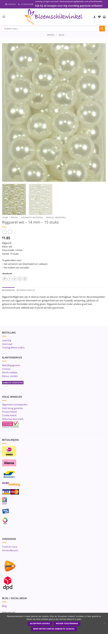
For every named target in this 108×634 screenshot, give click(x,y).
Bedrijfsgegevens (11, 365)
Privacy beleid (9, 411)
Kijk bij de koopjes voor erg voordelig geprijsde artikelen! (68, 5)
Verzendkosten (10, 550)
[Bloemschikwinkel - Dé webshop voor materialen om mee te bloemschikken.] (54, 16)
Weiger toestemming (67, 623)
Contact (6, 368)
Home (5, 217)
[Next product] (4, 231)
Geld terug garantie (12, 408)
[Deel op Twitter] (15, 278)
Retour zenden (10, 376)
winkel (50, 35)
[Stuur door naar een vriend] (20, 278)
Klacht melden (9, 372)
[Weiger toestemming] (104, 624)
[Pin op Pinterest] (25, 278)
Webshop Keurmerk (12, 419)
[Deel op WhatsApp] (4, 278)
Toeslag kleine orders (13, 347)
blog (61, 35)
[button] (3, 16)
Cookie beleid (9, 415)
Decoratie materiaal (32, 217)
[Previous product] (10, 231)
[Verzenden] (102, 28)
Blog (4, 606)
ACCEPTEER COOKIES (40, 623)
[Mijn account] (94, 17)
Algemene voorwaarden (14, 404)
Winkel (14, 217)
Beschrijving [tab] (8, 290)
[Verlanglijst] (99, 17)
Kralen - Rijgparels (56, 217)
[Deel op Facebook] (9, 278)
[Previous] (7, 112)
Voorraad (7, 344)
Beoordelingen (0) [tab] (26, 290)
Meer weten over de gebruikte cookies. (54, 629)
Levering (6, 340)
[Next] (100, 112)
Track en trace (9, 546)
